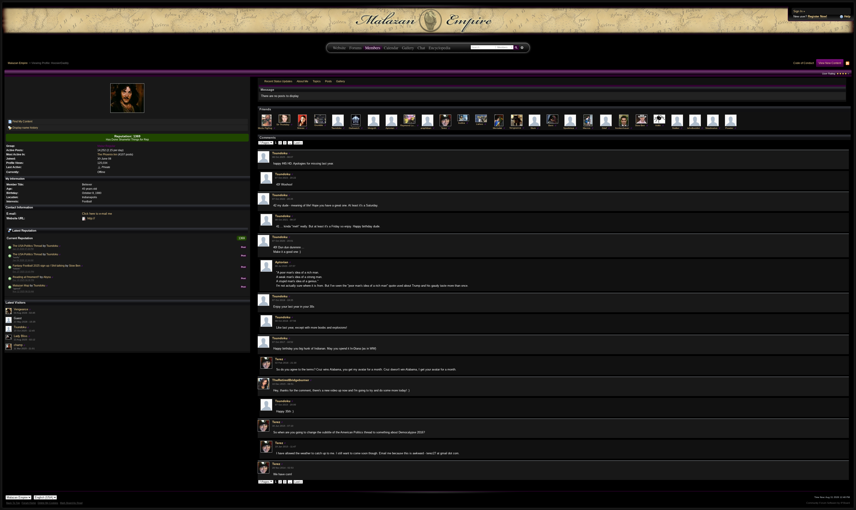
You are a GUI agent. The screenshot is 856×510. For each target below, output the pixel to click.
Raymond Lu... (408, 125)
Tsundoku (52, 245)
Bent (550, 125)
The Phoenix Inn (107, 154)
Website (339, 47)
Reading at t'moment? (26, 277)
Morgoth (372, 128)
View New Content (830, 63)
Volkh (658, 125)
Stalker (675, 128)
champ (18, 345)
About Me (302, 81)
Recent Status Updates (278, 81)
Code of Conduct (803, 63)
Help (846, 16)
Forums (355, 47)
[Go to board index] (428, 20)
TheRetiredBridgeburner (290, 380)
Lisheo (479, 124)
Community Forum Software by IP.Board (828, 503)
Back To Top (13, 503)
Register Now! (817, 16)
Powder (729, 128)
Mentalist (497, 128)
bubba (461, 123)
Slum (533, 128)
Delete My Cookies (48, 503)
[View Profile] (60, 245)
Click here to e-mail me (97, 213)
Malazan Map (21, 285)
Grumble (318, 125)
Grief (604, 128)
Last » (298, 142)
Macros (586, 128)
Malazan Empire (18, 63)
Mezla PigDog (265, 128)
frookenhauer (622, 128)
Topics (317, 81)
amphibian (426, 128)
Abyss (47, 277)
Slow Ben (74, 265)
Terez (444, 128)
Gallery (408, 47)
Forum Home (29, 503)
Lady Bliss (20, 336)
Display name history (25, 127)
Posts (328, 81)
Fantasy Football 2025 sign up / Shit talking (39, 265)
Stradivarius (711, 128)
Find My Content (22, 121)
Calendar (391, 47)
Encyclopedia (439, 47)
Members (372, 47)
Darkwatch (354, 128)
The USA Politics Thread (27, 245)
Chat (421, 47)
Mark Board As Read (71, 503)
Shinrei (300, 128)
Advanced (522, 47)
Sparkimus (568, 128)
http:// (91, 218)
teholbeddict (693, 128)
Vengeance (21, 309)
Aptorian (390, 128)
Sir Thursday (282, 124)
